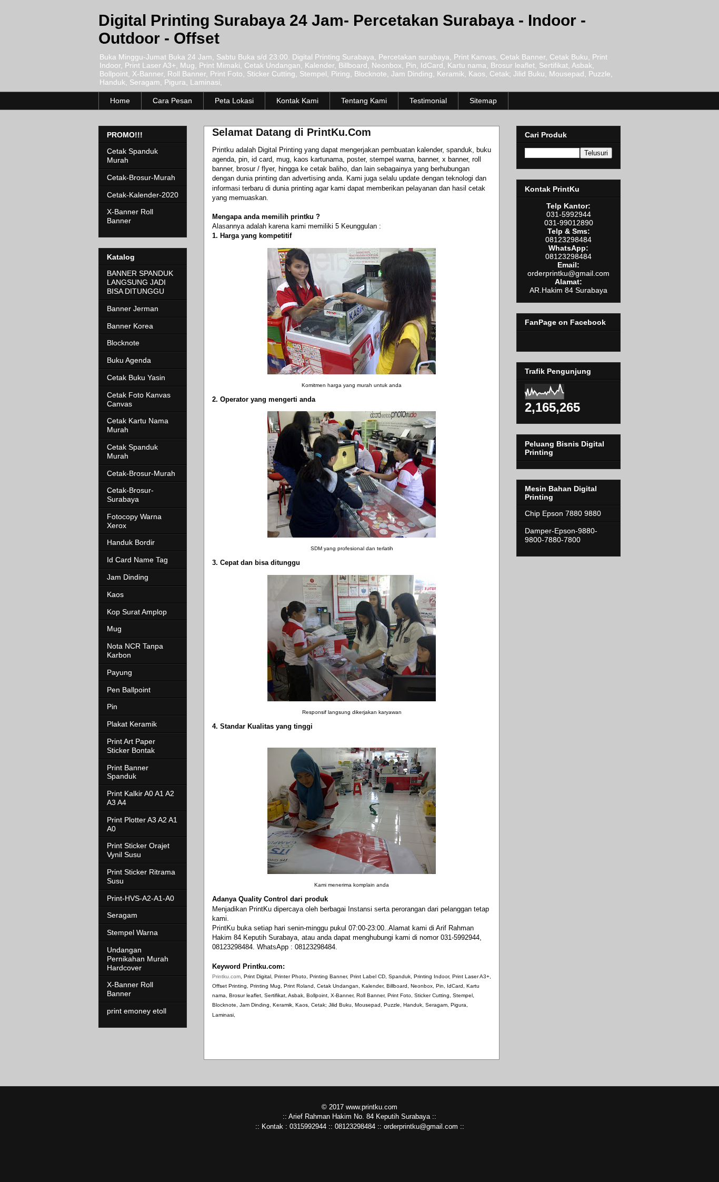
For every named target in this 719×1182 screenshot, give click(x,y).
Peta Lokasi (234, 100)
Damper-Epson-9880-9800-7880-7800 (561, 535)
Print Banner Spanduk (127, 772)
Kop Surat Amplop (137, 612)
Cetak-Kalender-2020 (142, 195)
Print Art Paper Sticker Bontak (131, 745)
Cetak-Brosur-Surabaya (130, 494)
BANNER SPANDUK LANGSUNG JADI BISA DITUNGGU (140, 282)
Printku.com (226, 976)
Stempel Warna (132, 932)
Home (120, 100)
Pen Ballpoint (129, 690)
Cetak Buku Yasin (136, 377)
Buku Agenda (129, 360)
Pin (112, 706)
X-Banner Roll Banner (130, 216)
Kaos (115, 594)
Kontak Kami (297, 100)
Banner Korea (130, 326)
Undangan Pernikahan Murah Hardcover (137, 959)
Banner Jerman (132, 308)
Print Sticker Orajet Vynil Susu (138, 850)
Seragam (122, 915)
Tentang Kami (364, 100)
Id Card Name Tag (137, 559)
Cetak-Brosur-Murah (141, 177)
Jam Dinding (127, 577)
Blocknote (123, 343)
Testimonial (428, 100)
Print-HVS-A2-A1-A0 (140, 898)
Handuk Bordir (131, 542)
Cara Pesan (172, 100)
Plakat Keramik (132, 724)
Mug (114, 628)
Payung (119, 672)
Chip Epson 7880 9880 (563, 513)
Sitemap (483, 100)
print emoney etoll (136, 1011)
